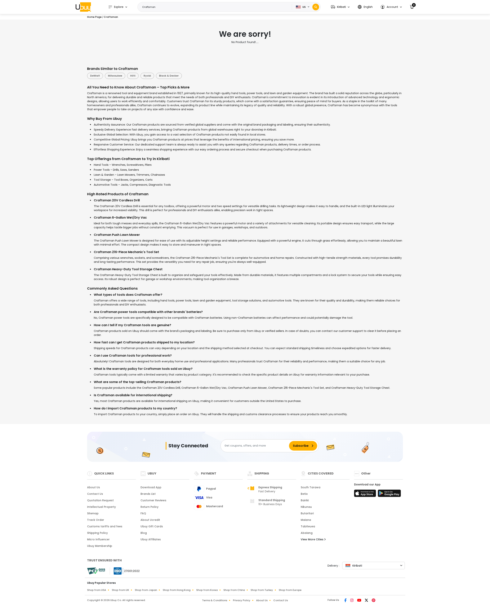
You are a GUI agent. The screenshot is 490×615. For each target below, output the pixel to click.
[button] (340, 7)
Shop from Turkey (262, 590)
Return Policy (149, 507)
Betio (304, 494)
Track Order (95, 520)
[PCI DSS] (96, 571)
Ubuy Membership (99, 546)
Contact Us (95, 494)
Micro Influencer (98, 539)
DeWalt (95, 76)
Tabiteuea (308, 526)
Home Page (94, 17)
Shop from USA (96, 590)
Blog (143, 533)
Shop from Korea (207, 590)
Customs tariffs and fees (104, 526)
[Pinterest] (373, 601)
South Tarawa (310, 487)
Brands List (148, 494)
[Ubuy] (83, 6)
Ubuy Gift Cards (151, 526)
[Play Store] (389, 494)
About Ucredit (150, 520)
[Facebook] (346, 601)
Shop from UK (120, 590)
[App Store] (365, 494)
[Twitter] (366, 601)
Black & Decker (169, 76)
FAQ (143, 513)
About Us (93, 487)
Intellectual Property (101, 507)
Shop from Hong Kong (176, 590)
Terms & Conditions (214, 600)
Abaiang (307, 533)
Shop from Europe (290, 590)
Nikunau (306, 507)
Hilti (133, 76)
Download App (150, 487)
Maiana (306, 520)
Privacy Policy (241, 600)
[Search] (315, 7)
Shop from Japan (146, 590)
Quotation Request (100, 500)
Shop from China (234, 590)
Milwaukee (115, 76)
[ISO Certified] (125, 571)
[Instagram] (352, 601)
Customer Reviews (153, 500)
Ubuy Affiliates (150, 539)
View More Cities (312, 539)
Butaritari (307, 513)
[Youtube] (359, 601)
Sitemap (93, 513)
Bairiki (305, 500)
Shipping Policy (97, 533)
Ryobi (147, 76)
